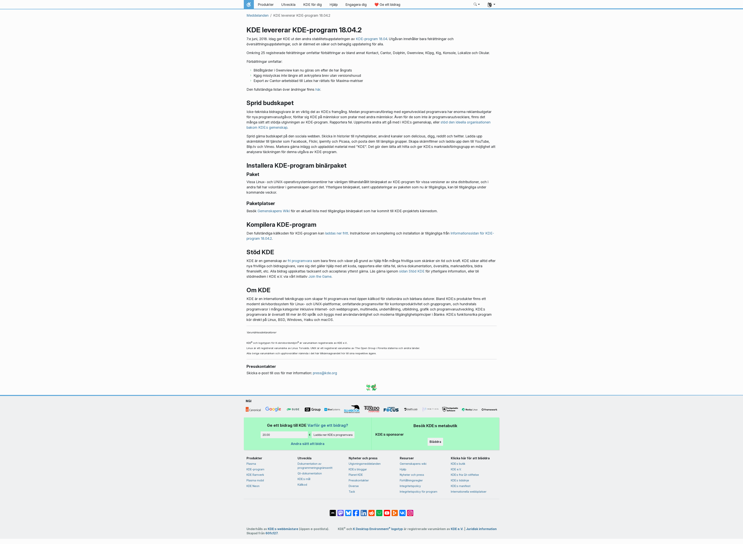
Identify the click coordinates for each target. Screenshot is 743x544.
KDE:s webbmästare (283, 529)
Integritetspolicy (410, 486)
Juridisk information (481, 529)
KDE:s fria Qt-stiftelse (465, 474)
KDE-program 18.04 (371, 39)
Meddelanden (258, 15)
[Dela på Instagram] (410, 511)
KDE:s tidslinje (460, 480)
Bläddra (435, 442)
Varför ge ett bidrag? (327, 425)
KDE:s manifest (460, 486)
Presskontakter (359, 480)
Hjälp (403, 469)
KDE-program (255, 469)
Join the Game (319, 276)
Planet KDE (356, 474)
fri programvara (300, 261)
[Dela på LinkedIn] (364, 511)
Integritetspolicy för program (418, 491)
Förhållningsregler (411, 480)
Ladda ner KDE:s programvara (333, 434)
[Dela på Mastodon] (340, 511)
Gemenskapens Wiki (274, 211)
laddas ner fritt (336, 233)
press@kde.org (325, 373)
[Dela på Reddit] (371, 511)
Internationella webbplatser (468, 491)
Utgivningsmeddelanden (365, 463)
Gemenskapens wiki (413, 463)
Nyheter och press (412, 474)
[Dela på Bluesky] (348, 511)
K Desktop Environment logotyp (378, 529)
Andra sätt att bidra (307, 444)
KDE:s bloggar (358, 469)
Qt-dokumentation (310, 473)
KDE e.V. (456, 469)
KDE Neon (253, 486)
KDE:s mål (304, 479)
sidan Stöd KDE (412, 271)
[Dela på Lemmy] (379, 511)
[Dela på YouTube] (387, 511)
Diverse (354, 486)
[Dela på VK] (402, 511)
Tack (352, 491)
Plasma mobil (255, 480)
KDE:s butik (458, 463)
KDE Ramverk (255, 474)
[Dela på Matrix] (333, 511)
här (317, 89)
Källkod (302, 484)
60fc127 (271, 533)
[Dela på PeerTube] (395, 511)
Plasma (251, 463)
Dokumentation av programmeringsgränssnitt (315, 466)
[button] (477, 4)
